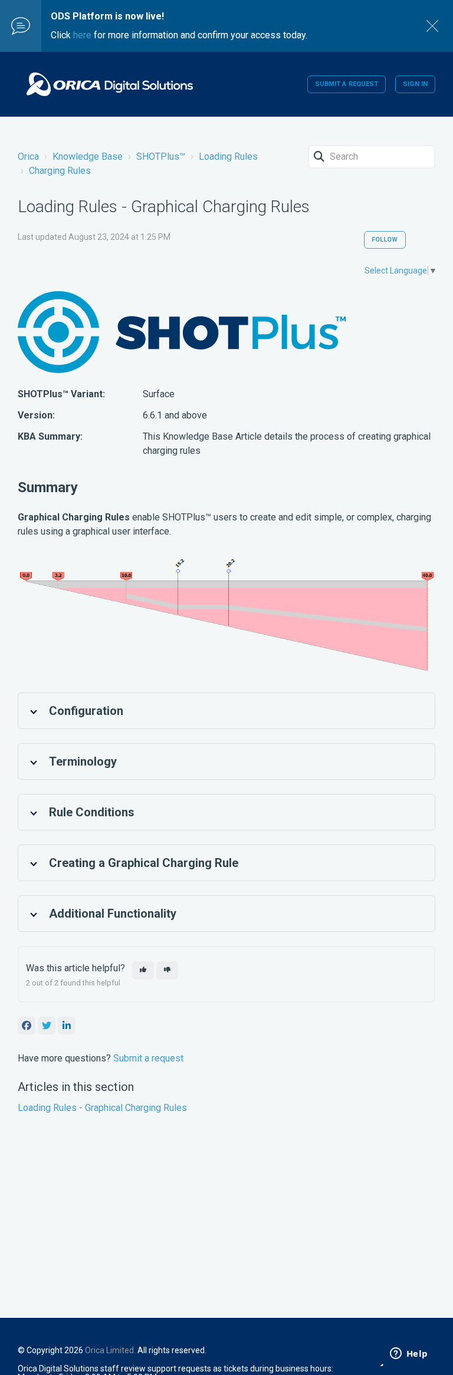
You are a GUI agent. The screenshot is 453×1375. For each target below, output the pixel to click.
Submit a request (347, 84)
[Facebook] (26, 1025)
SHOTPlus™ (160, 156)
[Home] (110, 84)
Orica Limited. (110, 1350)
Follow (385, 239)
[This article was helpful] (143, 970)
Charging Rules (60, 170)
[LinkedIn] (67, 1025)
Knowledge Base (87, 156)
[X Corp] (46, 1025)
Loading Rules (228, 156)
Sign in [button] (415, 84)
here (82, 35)
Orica (28, 156)
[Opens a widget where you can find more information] (408, 1354)
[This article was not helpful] (167, 970)
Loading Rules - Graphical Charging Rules (102, 1107)
